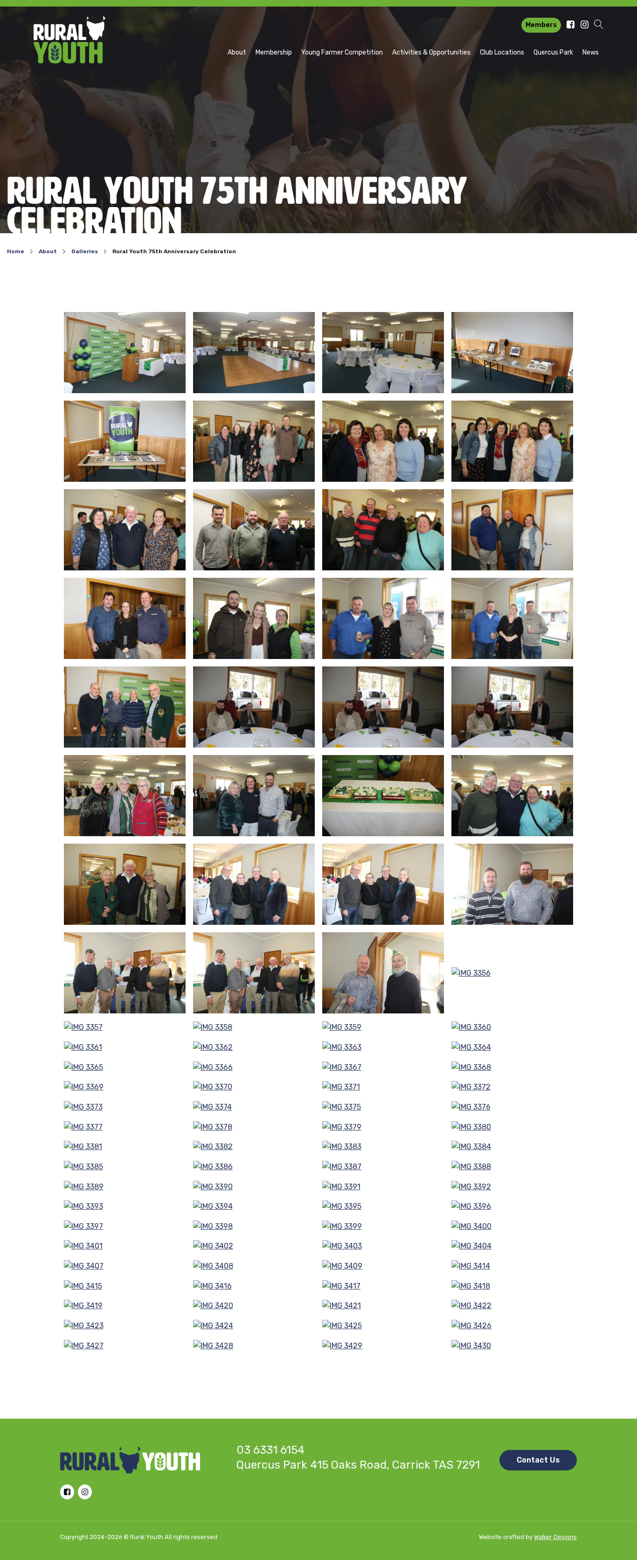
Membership (274, 52)
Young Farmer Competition (342, 52)
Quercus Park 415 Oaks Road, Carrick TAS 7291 (358, 1464)
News (590, 52)
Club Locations (502, 52)
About (237, 52)
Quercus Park (553, 52)
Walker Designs (555, 1536)
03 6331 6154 (270, 1449)
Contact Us (538, 1460)
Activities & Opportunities (431, 52)
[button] (598, 25)
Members (541, 25)
